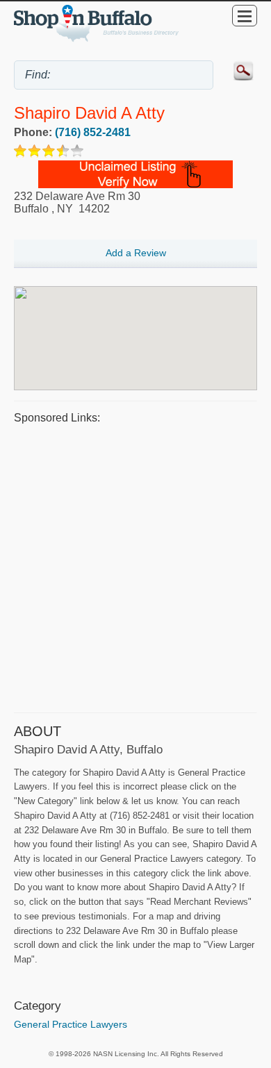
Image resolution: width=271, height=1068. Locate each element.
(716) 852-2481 (93, 132)
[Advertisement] (135, 566)
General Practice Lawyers (70, 1024)
